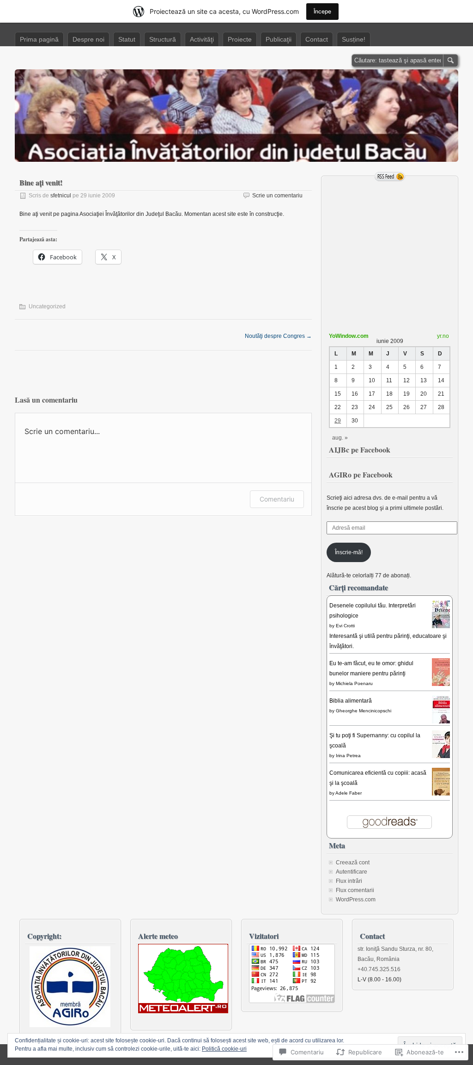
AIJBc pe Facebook (359, 449)
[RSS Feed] (390, 176)
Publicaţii (278, 39)
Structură (162, 39)
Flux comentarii (355, 890)
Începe (322, 11)
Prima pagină (39, 39)
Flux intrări (349, 881)
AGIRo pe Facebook (361, 474)
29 (337, 420)
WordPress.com (356, 899)
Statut (126, 39)
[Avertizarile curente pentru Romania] (183, 1011)
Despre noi (88, 39)
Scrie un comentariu (277, 195)
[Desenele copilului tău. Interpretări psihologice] (443, 627)
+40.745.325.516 (379, 969)
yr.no (443, 336)
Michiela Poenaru (354, 683)
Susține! (353, 39)
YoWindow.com (349, 336)
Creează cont (353, 862)
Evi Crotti (345, 625)
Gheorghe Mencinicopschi (363, 710)
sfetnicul (60, 195)
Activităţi (202, 39)
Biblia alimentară (350, 701)
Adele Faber (348, 793)
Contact (316, 39)
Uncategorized (47, 306)
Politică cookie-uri (224, 1049)
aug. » (340, 438)
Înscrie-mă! (349, 552)
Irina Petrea (348, 755)
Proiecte (240, 39)
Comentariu (277, 499)
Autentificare (351, 872)
